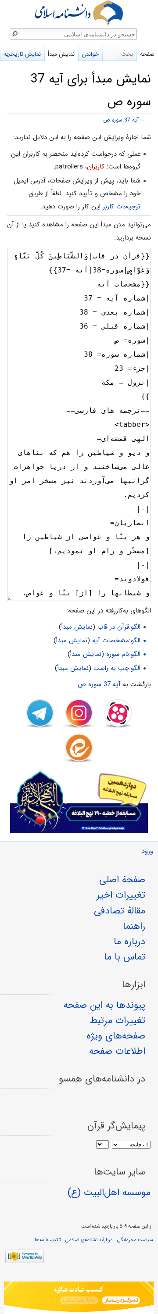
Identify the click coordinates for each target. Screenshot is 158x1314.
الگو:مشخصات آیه (116, 640)
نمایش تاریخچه (22, 54)
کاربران (95, 166)
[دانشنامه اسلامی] (79, 13)
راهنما (134, 926)
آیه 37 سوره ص (121, 120)
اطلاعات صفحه (117, 1051)
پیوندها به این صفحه (104, 1005)
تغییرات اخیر (121, 895)
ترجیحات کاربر (121, 206)
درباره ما (129, 941)
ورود (147, 851)
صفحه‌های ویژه (115, 1035)
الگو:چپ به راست (116, 668)
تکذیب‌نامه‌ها (48, 1240)
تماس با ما (124, 956)
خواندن (90, 54)
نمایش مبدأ (77, 627)
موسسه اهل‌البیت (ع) (109, 1192)
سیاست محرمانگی (135, 1240)
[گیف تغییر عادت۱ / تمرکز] (79, 1298)
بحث (127, 54)
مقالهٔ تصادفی (119, 910)
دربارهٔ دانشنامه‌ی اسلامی (88, 1240)
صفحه (147, 54)
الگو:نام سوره (123, 654)
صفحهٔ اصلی (122, 879)
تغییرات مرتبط (117, 1020)
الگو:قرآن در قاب (118, 627)
